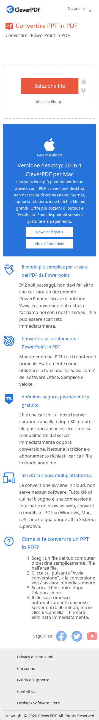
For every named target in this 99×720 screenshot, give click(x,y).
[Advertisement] (54, 50)
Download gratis (49, 232)
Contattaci (26, 691)
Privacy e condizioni (35, 656)
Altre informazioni (49, 243)
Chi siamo (26, 668)
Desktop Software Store (38, 702)
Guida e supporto (33, 679)
